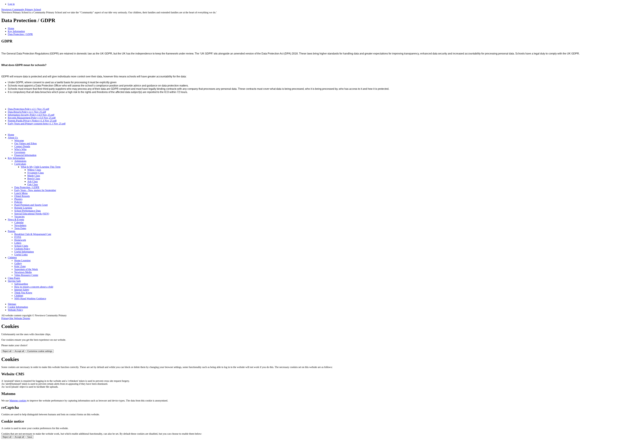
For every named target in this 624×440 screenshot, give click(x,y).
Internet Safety (21, 289)
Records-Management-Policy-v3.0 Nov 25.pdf (32, 117)
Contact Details (22, 146)
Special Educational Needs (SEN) (31, 213)
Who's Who (20, 149)
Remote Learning (23, 207)
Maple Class (33, 175)
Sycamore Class (35, 172)
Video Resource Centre (26, 275)
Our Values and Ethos (25, 143)
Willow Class (34, 169)
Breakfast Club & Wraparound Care (32, 234)
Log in (11, 4)
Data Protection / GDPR (20, 34)
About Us (13, 137)
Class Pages (14, 278)
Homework (20, 240)
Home (11, 28)
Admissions (20, 161)
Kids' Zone (20, 266)
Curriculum (20, 164)
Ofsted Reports (22, 196)
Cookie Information (18, 307)
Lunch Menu (21, 193)
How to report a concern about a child (33, 286)
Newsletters (20, 225)
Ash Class (32, 181)
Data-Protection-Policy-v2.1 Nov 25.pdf (28, 109)
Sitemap (12, 304)
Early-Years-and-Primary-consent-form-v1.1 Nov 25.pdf (36, 123)
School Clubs (21, 245)
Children (12, 257)
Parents (11, 231)
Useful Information (24, 251)
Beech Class (33, 178)
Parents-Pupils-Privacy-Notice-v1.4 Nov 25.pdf (32, 120)
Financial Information (25, 155)
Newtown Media (23, 272)
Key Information (16, 31)
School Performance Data (27, 210)
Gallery (18, 263)
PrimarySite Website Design (15, 318)
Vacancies (19, 216)
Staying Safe (14, 281)
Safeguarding (21, 283)
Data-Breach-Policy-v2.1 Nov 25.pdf (27, 112)
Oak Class (32, 184)
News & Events (16, 219)
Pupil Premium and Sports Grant (31, 205)
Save (29, 437)
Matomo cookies (17, 400)
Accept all (19, 351)
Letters (17, 243)
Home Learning (22, 260)
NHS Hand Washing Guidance (30, 298)
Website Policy (15, 310)
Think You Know (23, 292)
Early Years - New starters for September (35, 190)
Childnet (18, 295)
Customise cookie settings (39, 351)
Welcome (19, 140)
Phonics (18, 199)
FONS (17, 237)
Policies (18, 202)
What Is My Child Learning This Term (40, 166)
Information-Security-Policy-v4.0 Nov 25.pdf (31, 114)
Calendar (19, 222)
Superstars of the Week (26, 269)
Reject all (7, 351)
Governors (19, 152)
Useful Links (21, 254)
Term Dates (20, 228)
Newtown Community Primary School (21, 9)
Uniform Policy (22, 248)
